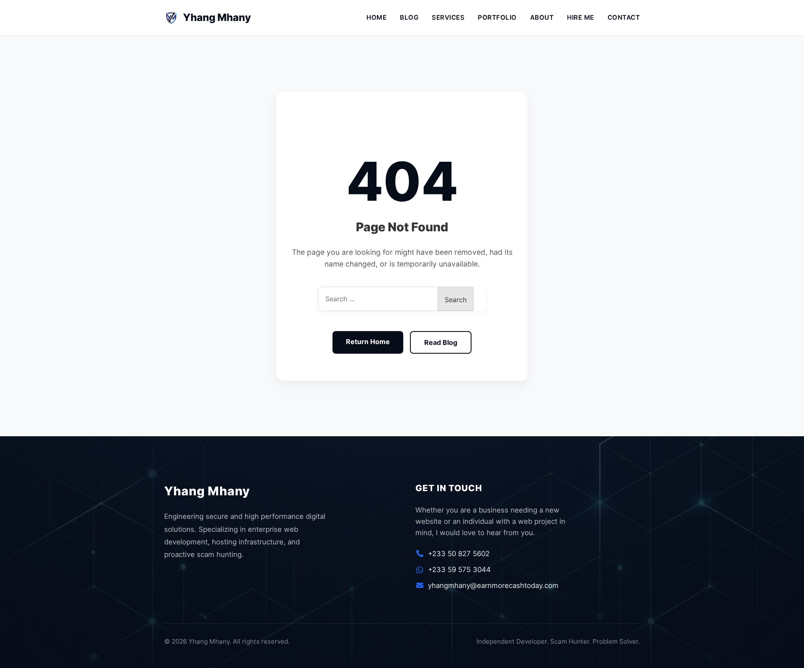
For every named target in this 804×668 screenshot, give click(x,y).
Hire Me (580, 17)
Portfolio (497, 17)
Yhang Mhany (210, 17)
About (542, 17)
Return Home (368, 341)
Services (448, 17)
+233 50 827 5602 (459, 553)
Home (376, 17)
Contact (624, 17)
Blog (409, 17)
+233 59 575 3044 (459, 569)
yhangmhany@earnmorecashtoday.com (493, 585)
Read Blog (440, 342)
